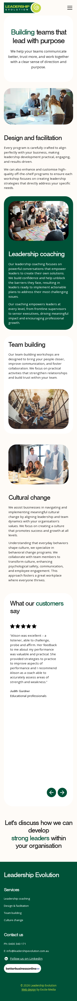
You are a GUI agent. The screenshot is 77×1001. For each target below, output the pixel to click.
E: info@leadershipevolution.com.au (26, 951)
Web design (29, 989)
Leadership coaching (17, 898)
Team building (13, 913)
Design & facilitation (16, 906)
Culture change (13, 920)
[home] (22, 7)
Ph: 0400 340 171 (15, 944)
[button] (69, 8)
